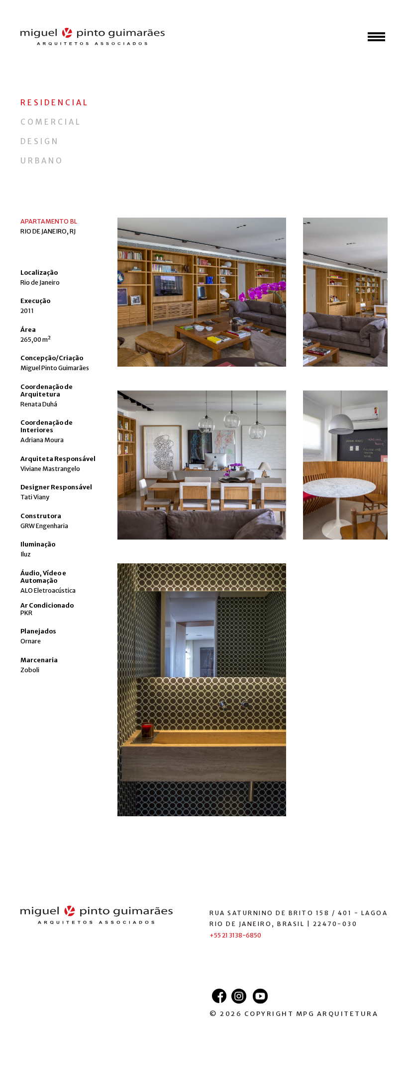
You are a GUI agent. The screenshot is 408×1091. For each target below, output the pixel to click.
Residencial (54, 102)
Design (39, 141)
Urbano (42, 160)
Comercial (51, 122)
